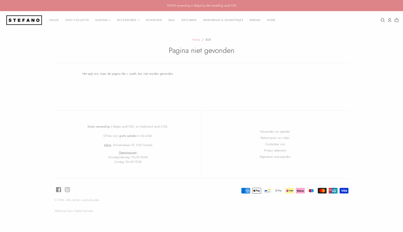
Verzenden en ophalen (275, 131)
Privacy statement (275, 150)
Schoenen (154, 20)
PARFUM (255, 20)
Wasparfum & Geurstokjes (223, 20)
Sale (171, 20)
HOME (271, 20)
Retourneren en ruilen (275, 138)
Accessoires (126, 20)
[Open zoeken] (383, 20)
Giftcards (189, 20)
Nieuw (54, 20)
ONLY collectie (77, 20)
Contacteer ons (275, 144)
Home (196, 39)
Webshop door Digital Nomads (74, 211)
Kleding (102, 20)
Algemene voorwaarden (275, 156)
